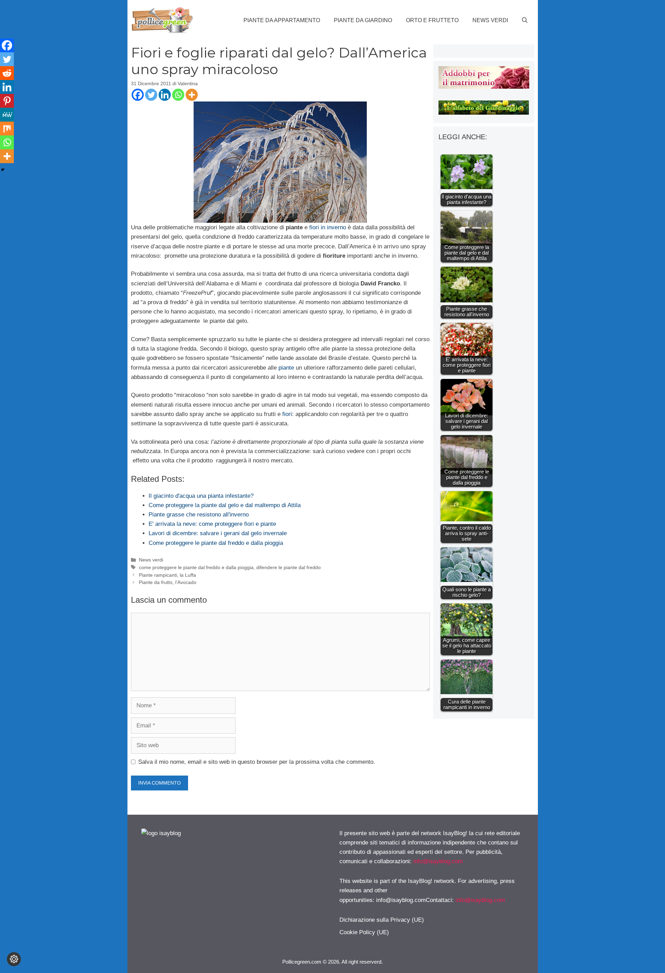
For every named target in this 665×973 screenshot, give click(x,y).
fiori (287, 414)
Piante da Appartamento (281, 20)
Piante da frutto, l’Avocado (167, 582)
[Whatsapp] (178, 95)
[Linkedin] (165, 95)
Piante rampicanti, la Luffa (167, 575)
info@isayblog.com (438, 861)
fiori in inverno (327, 227)
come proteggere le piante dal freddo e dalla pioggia (196, 567)
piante (286, 367)
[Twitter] (151, 95)
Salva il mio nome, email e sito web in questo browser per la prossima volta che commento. (256, 762)
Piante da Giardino (363, 20)
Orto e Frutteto (432, 20)
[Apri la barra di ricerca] (524, 20)
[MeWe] (7, 115)
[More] (192, 95)
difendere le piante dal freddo (288, 567)
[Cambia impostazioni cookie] (14, 959)
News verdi (490, 20)
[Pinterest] (7, 101)
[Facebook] (138, 95)
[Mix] (7, 128)
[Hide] (3, 170)
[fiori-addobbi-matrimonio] (483, 86)
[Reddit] (7, 73)
